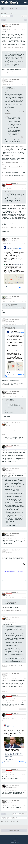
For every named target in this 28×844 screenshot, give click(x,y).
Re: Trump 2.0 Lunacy (13, 24)
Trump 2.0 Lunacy (7, 13)
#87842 (24, 700)
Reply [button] (4, 20)
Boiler (9, 26)
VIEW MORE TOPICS (14, 830)
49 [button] (16, 817)
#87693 (24, 243)
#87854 (24, 774)
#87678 (24, 84)
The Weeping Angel (12, 240)
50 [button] (18, 817)
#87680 (24, 188)
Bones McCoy (11, 81)
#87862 (24, 805)
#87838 (24, 622)
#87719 (24, 324)
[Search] (12, 16)
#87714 (24, 301)
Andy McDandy (11, 698)
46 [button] (8, 817)
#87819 (24, 597)
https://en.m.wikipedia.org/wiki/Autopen (11, 610)
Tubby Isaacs (11, 447)
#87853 (24, 718)
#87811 (24, 473)
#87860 (24, 790)
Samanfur (10, 298)
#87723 (24, 396)
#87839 (24, 678)
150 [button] (23, 817)
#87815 (24, 538)
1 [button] (4, 817)
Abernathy (10, 470)
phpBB (14, 840)
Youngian (10, 552)
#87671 (24, 29)
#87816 (24, 555)
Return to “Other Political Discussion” (10, 821)
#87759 (24, 428)
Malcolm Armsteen (9, 304)
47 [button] (11, 817)
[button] (2, 818)
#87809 (24, 450)
